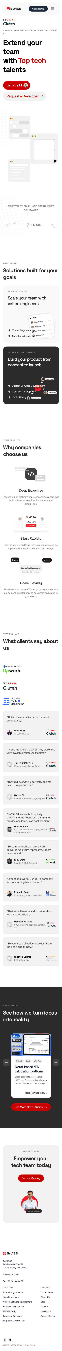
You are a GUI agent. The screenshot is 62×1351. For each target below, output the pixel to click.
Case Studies (47, 1292)
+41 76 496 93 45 (15, 1281)
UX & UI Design (10, 1311)
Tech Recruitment (11, 1297)
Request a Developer (12, 1316)
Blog (43, 1301)
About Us (45, 1297)
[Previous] (6, 1062)
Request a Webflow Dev (14, 1320)
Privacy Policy (29, 1345)
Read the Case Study (36, 1092)
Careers (44, 1306)
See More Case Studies (29, 1107)
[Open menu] (53, 8)
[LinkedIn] (10, 1340)
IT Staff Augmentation (13, 1292)
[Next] (56, 1062)
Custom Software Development (17, 1301)
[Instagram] (5, 1340)
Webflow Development (13, 1306)
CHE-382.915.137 (11, 1274)
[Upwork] (11, 669)
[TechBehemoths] (13, 701)
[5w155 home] (17, 8)
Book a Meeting (31, 1178)
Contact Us (38, 8)
